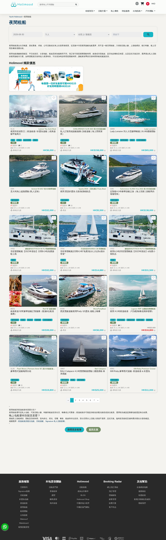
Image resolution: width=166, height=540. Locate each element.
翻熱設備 (131, 320)
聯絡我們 (142, 503)
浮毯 (19, 140)
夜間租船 (23, 507)
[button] (13, 111)
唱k (13, 140)
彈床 (35, 140)
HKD (153, 4)
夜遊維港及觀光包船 (26, 421)
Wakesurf (24, 519)
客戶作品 (112, 507)
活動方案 (102, 11)
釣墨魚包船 (23, 499)
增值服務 (125, 11)
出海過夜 (23, 515)
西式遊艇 (114, 140)
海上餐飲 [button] (114, 11)
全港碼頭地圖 (142, 487)
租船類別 (89, 11)
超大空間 (27, 140)
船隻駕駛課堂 (23, 527)
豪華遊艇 (65, 140)
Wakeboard (24, 523)
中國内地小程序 (83, 503)
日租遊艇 (40, 421)
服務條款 (142, 491)
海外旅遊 (53, 503)
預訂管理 (112, 491)
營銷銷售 (112, 495)
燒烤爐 (37, 320)
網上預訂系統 (112, 487)
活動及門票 (53, 487)
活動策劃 (83, 487)
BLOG (83, 495)
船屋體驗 (23, 511)
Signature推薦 (24, 491)
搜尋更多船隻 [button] (74, 429)
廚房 (23, 320)
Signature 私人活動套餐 (55, 421)
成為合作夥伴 (83, 491)
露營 (53, 495)
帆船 (132, 140)
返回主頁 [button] (93, 429)
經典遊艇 (65, 320)
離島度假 (53, 499)
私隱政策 (142, 495)
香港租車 (53, 491)
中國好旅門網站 (83, 507)
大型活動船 (141, 140)
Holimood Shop (83, 499)
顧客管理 (112, 499)
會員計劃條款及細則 (142, 499)
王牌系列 (23, 487)
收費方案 (112, 503)
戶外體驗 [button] (150, 11)
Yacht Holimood (15, 17)
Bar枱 (30, 320)
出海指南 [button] (137, 11)
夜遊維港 (23, 503)
